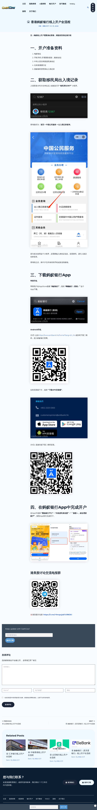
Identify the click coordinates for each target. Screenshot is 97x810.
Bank (8, 760)
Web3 (72, 4)
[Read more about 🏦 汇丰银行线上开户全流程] (16, 745)
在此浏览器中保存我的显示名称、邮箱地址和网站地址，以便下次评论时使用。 (28, 697)
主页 (24, 4)
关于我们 (32, 11)
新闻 (24, 11)
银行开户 (52, 4)
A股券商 (42, 4)
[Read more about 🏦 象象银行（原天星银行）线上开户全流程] (81, 743)
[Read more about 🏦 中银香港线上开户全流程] (37, 744)
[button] (88, 7)
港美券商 (32, 4)
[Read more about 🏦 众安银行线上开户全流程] (59, 745)
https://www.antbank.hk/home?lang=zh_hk (57, 335)
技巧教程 (62, 4)
